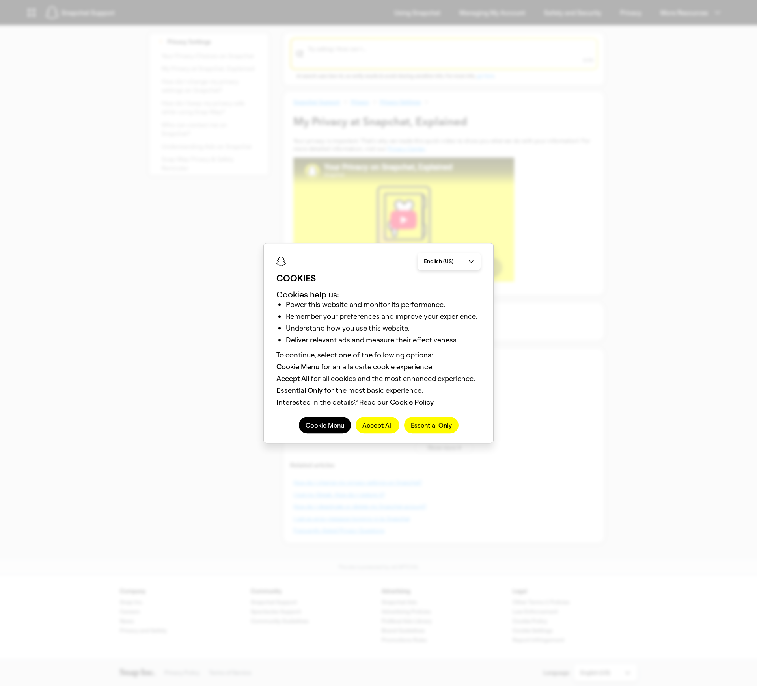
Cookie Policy (412, 402)
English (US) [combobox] (438, 261)
